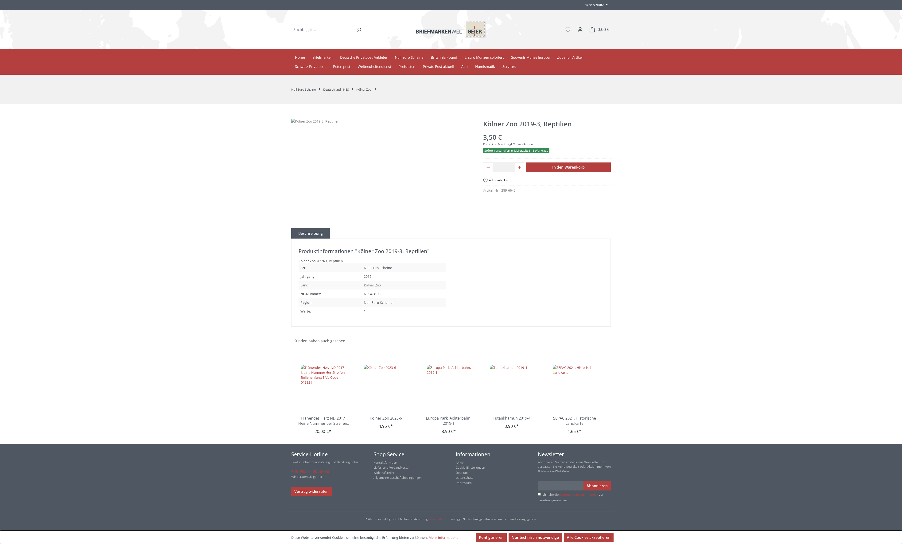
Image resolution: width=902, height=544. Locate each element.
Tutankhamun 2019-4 (511, 418)
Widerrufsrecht (383, 473)
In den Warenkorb (568, 167)
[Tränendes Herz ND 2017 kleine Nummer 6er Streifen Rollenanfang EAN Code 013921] (325, 388)
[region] (382, 169)
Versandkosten (440, 519)
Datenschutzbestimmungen (578, 494)
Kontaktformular (385, 462)
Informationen (473, 454)
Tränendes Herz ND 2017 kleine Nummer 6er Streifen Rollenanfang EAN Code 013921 (322, 421)
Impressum (464, 483)
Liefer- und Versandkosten (391, 467)
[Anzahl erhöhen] (520, 167)
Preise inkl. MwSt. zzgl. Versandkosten (508, 144)
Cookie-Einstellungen (470, 467)
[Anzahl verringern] (488, 167)
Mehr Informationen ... (446, 537)
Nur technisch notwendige (535, 537)
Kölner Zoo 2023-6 (386, 418)
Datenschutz (464, 477)
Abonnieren (597, 485)
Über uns (462, 473)
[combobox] (322, 29)
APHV (460, 462)
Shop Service (388, 454)
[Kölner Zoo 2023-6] (388, 388)
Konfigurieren (491, 537)
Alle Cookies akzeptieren (588, 537)
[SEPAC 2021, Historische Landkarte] (577, 388)
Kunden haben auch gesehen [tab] (319, 340)
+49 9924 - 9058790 (310, 471)
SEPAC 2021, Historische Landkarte (574, 421)
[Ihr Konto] (580, 29)
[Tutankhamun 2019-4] (514, 388)
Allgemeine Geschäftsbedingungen (397, 477)
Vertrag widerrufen (311, 491)
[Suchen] (358, 29)
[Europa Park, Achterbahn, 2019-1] (451, 388)
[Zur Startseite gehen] (451, 29)
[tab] (310, 233)
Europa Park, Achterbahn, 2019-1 (448, 421)
